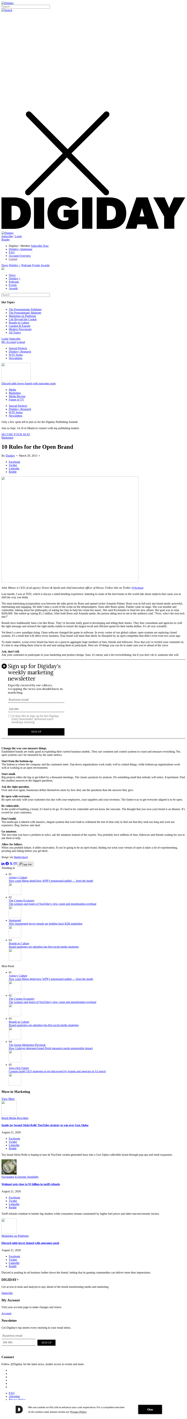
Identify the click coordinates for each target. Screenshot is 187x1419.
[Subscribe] (7, 233)
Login (18, 236)
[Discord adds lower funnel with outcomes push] (9, 1232)
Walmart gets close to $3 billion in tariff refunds (30, 1184)
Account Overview (20, 255)
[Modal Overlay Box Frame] (93, 701)
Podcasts (26, 265)
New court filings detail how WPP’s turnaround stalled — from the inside (51, 880)
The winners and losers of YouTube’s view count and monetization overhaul (52, 903)
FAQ (12, 252)
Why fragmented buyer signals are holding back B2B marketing (45, 923)
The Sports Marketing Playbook (27, 1044)
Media (12, 389)
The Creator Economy (22, 900)
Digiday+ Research (20, 351)
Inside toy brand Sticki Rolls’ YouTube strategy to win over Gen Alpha (44, 1125)
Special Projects (18, 348)
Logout (13, 259)
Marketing (15, 393)
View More (8, 1098)
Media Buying (17, 396)
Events (36, 265)
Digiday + (15, 265)
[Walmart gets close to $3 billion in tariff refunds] (9, 1173)
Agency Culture (18, 877)
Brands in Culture (19, 322)
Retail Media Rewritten (14, 1118)
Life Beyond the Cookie (23, 319)
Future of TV (16, 399)
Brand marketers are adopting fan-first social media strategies (44, 946)
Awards (45, 265)
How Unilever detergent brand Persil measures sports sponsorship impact (51, 1048)
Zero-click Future (19, 1068)
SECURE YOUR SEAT (15, 434)
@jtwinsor (137, 587)
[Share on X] (11, 864)
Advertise (14, 1396)
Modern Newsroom (20, 329)
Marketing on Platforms (22, 316)
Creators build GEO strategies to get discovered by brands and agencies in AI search (57, 1071)
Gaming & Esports (19, 325)
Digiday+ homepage (20, 249)
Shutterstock (21, 857)
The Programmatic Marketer (25, 312)
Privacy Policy (17, 1399)
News (4, 265)
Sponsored (15, 920)
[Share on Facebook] (7, 864)
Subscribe (7, 236)
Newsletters (15, 358)
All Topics (15, 332)
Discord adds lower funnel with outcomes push (28, 383)
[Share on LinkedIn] (3, 864)
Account (6, 1313)
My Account (8, 342)
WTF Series (16, 354)
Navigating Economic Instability (20, 1176)
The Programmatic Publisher (25, 309)
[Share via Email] (15, 864)
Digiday (10, 455)
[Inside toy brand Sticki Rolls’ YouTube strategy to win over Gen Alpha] (9, 1114)
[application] (93, 1409)
